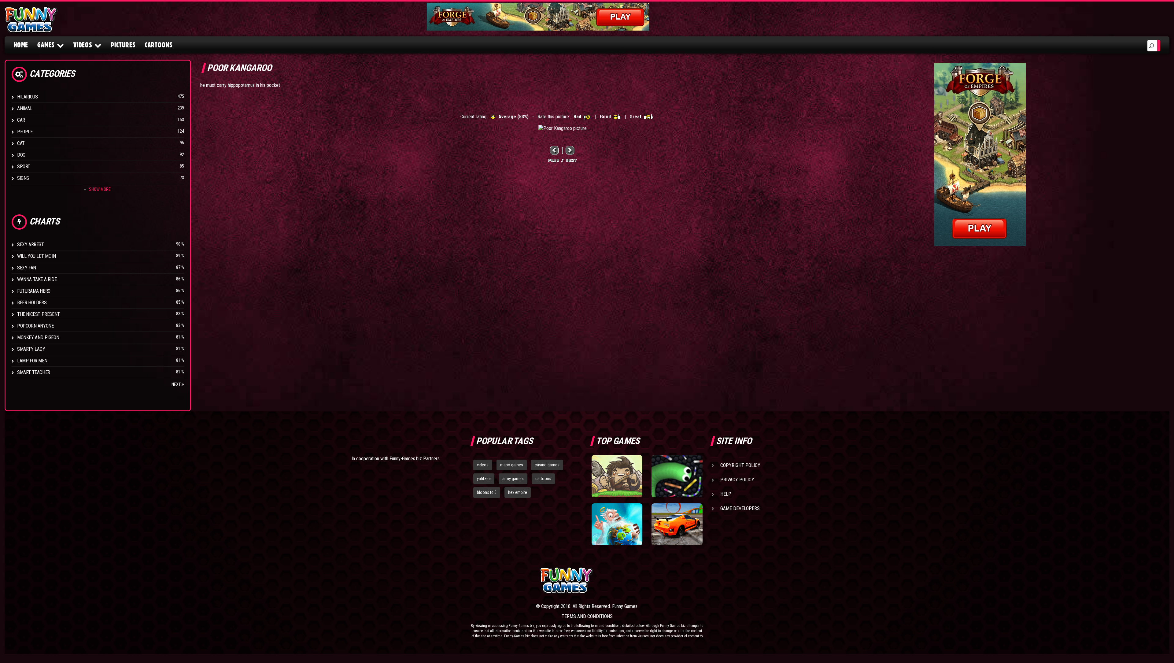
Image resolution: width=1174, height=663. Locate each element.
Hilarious (27, 97)
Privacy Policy (737, 480)
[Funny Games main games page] (681, 580)
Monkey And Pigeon (38, 337)
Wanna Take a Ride (37, 279)
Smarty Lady (31, 349)
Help (725, 494)
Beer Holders (31, 303)
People (25, 132)
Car (21, 120)
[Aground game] (617, 476)
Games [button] (46, 45)
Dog (21, 155)
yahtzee (484, 478)
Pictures (123, 45)
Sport (23, 166)
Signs (23, 178)
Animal (24, 108)
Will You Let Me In (36, 256)
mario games (511, 464)
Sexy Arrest (30, 244)
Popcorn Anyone (35, 326)
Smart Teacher (33, 372)
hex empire (517, 492)
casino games (547, 464)
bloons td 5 (487, 492)
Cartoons (159, 45)
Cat (21, 143)
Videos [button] (82, 45)
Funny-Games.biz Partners (414, 458)
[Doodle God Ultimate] (617, 524)
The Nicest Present (38, 314)
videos (483, 464)
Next (177, 384)
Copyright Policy (740, 465)
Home (21, 45)
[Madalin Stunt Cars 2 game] (677, 524)
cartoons (543, 478)
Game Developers (740, 508)
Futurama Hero (33, 291)
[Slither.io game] (677, 476)
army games (513, 478)
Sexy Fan (26, 268)
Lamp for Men (32, 361)
